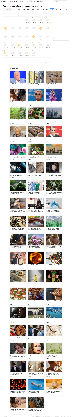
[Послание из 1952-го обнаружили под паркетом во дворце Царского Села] (54, 79)
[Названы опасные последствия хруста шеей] (18, 405)
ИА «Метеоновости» (67, 416)
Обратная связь (56, 416)
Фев (19, 9)
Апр (28, 9)
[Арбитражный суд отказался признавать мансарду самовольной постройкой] (36, 296)
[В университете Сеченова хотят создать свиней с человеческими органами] (36, 134)
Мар (23, 9)
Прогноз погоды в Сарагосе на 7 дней (44, 61)
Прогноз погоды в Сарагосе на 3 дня (9, 61)
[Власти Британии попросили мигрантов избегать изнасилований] (54, 152)
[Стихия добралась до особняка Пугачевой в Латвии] (54, 97)
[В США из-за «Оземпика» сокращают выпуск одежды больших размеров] (36, 188)
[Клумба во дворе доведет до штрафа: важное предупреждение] (36, 152)
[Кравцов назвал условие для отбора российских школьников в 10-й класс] (36, 315)
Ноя (61, 9)
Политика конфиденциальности (37, 416)
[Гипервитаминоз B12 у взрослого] (18, 315)
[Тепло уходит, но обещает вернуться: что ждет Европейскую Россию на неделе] (54, 351)
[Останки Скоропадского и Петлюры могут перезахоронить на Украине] (54, 405)
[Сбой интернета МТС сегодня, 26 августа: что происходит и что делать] (54, 296)
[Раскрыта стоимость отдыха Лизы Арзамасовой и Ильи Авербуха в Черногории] (18, 260)
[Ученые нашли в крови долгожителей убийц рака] (18, 170)
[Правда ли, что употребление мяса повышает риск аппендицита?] (18, 333)
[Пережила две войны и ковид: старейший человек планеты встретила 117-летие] (18, 134)
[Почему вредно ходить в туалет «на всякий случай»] (36, 369)
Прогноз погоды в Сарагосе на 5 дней (27, 61)
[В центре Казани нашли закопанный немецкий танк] (36, 170)
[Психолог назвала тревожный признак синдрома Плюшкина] (18, 224)
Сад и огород (36, 62)
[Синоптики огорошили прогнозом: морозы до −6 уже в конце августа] (36, 206)
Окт (57, 9)
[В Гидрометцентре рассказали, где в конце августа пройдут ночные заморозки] (36, 405)
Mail (1, 416)
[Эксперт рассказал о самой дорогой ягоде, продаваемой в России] (36, 116)
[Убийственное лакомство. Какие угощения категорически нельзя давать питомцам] (18, 97)
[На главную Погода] (5, 1)
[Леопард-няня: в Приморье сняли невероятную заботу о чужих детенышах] (18, 116)
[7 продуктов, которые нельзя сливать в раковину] (18, 278)
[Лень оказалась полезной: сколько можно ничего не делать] (18, 206)
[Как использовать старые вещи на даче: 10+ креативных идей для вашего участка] (18, 387)
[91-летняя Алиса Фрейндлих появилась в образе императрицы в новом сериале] (18, 369)
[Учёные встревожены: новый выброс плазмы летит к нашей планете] (36, 260)
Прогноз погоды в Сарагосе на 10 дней (62, 61)
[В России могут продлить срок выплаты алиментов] (54, 387)
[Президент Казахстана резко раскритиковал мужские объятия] (36, 97)
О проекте (29, 416)
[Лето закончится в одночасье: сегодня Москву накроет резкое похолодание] (54, 116)
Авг (47, 9)
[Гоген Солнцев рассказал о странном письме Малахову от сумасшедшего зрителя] (54, 278)
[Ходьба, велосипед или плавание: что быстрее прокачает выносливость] (36, 387)
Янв (14, 9)
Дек (66, 9)
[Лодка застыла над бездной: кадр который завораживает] (54, 224)
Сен (52, 9)
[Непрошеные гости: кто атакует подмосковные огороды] (54, 242)
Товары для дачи (44, 62)
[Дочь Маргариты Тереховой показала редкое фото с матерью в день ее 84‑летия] (18, 351)
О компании (5, 416)
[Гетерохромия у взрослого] (36, 351)
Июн (38, 9)
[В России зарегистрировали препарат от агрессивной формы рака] (54, 206)
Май (33, 9)
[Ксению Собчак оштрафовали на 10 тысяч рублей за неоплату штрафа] (54, 134)
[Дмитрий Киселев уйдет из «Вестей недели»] (18, 79)
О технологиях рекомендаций (48, 416)
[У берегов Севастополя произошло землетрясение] (54, 315)
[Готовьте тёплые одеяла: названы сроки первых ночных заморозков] (54, 188)
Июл (42, 9)
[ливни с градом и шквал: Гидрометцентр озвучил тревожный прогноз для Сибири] (36, 278)
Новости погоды (28, 62)
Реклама (9, 416)
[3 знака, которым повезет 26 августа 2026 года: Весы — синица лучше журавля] (18, 242)
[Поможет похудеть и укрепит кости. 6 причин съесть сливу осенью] (18, 152)
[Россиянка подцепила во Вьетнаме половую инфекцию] (36, 79)
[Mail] (1, 1)
